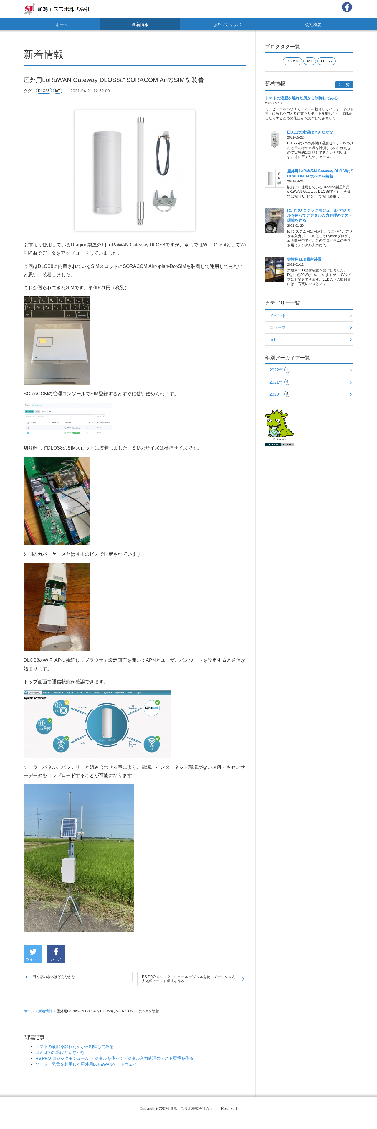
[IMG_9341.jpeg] (57, 340)
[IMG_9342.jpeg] (57, 500)
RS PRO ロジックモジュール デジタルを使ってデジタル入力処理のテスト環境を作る (188, 979)
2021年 (278, 382)
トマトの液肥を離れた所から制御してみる (74, 1046)
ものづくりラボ (226, 24)
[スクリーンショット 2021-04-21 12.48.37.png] (97, 723)
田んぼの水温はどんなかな (54, 977)
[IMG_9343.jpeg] (57, 606)
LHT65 (326, 61)
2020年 (278, 394)
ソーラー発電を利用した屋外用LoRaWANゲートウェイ (86, 1064)
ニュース (277, 327)
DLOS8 (44, 91)
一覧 (346, 85)
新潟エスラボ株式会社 (188, 1109)
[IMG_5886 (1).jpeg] (79, 857)
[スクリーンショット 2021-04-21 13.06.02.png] (68, 420)
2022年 (278, 370)
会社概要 (313, 24)
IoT (57, 91)
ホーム (62, 24)
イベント (277, 315)
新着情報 (140, 24)
